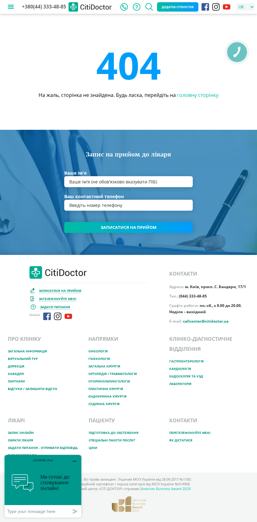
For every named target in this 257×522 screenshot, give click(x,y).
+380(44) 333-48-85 (44, 7)
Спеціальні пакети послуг (112, 440)
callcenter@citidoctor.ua (205, 321)
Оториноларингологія (109, 381)
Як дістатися (180, 440)
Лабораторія (180, 384)
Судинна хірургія (104, 404)
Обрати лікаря (20, 440)
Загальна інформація (27, 351)
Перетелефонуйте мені (189, 432)
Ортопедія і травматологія (112, 374)
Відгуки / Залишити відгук (32, 389)
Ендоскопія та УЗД (186, 376)
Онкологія (98, 351)
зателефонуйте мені (124, 7)
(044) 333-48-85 (193, 296)
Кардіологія (180, 368)
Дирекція (16, 366)
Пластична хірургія (105, 389)
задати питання (136, 7)
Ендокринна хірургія (107, 396)
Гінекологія (99, 358)
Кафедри (16, 374)
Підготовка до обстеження (114, 432)
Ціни (93, 448)
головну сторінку (197, 95)
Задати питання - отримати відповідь (43, 448)
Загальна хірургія (104, 366)
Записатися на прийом (128, 227)
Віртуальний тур (23, 358)
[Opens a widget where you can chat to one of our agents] (43, 486)
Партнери (16, 381)
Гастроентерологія (186, 361)
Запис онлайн (21, 432)
